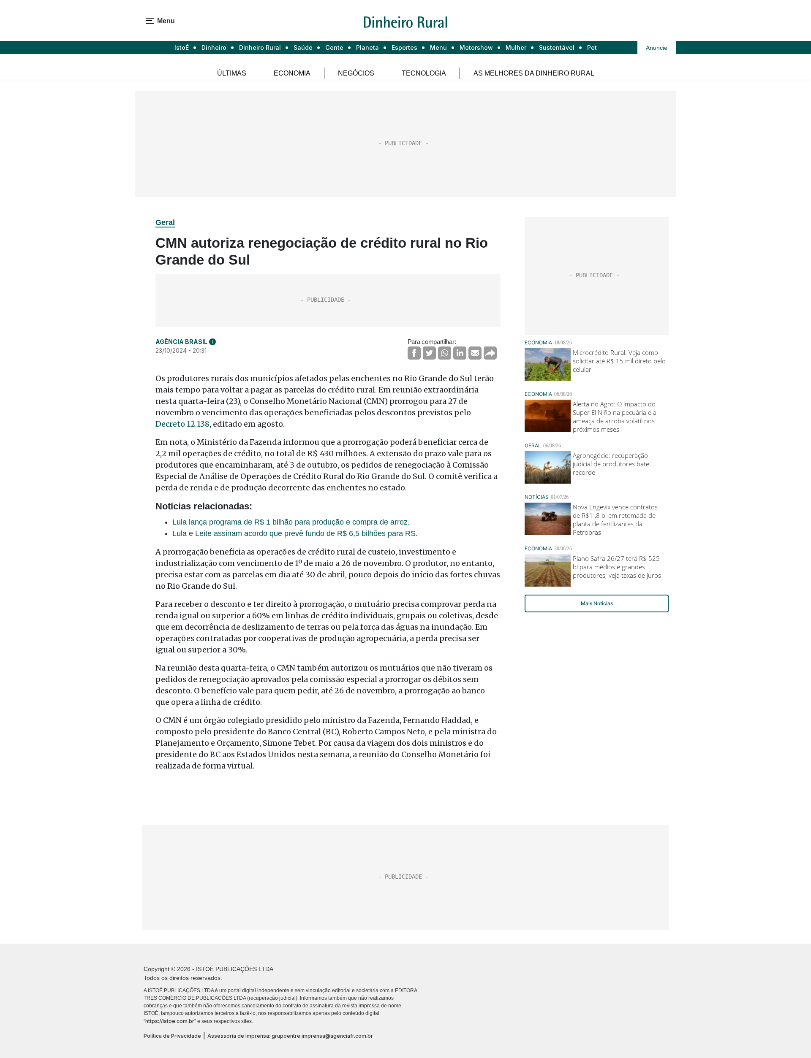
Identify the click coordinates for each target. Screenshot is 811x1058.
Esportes (404, 47)
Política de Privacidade (172, 1036)
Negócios (356, 73)
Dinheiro (213, 47)
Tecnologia (424, 73)
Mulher (516, 47)
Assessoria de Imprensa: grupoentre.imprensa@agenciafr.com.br (290, 1036)
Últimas (231, 73)
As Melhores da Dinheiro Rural (534, 73)
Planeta (367, 47)
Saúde (303, 47)
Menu (438, 47)
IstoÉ (181, 47)
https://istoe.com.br (169, 1021)
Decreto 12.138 (182, 424)
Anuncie (656, 47)
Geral (165, 222)
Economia (292, 73)
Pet (592, 47)
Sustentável (556, 47)
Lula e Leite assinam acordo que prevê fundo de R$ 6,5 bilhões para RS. (295, 533)
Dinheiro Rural (260, 47)
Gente (334, 47)
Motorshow (476, 47)
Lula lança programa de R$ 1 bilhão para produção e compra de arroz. (291, 522)
